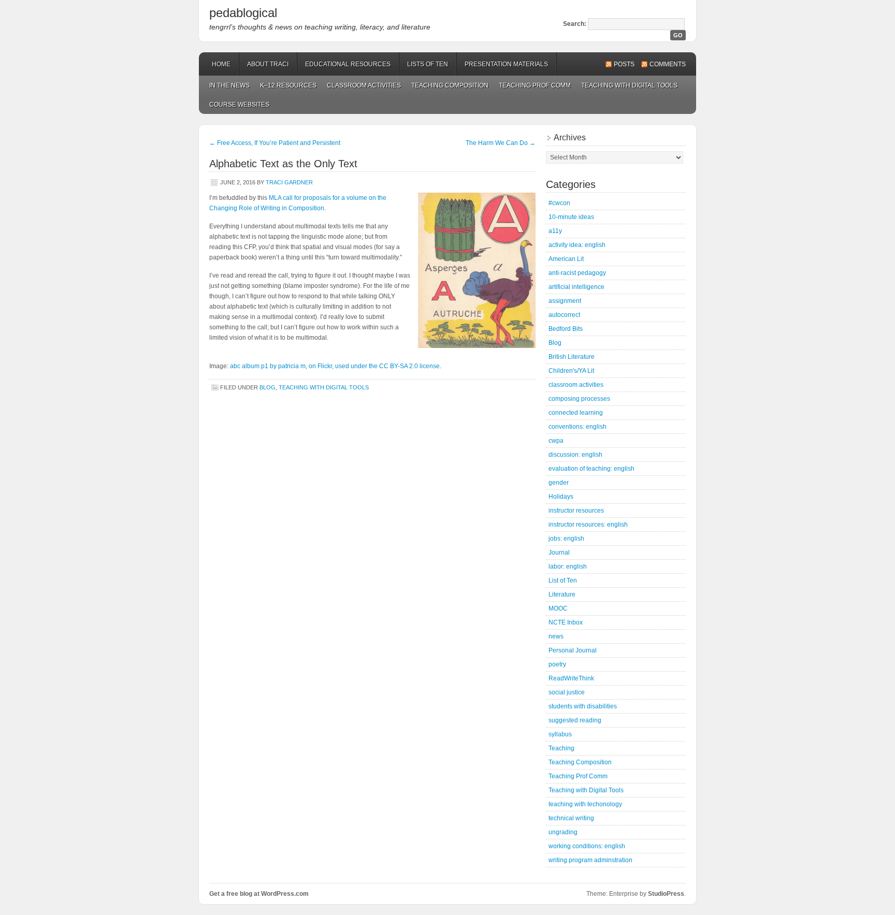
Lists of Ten (427, 64)
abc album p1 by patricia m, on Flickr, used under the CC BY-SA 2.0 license (335, 366)
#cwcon (559, 203)
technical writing (571, 818)
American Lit (566, 259)
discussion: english (575, 454)
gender (558, 482)
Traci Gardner (289, 182)
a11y (555, 231)
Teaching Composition (449, 85)
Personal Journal (572, 650)
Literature (561, 594)
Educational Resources (348, 64)
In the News (229, 85)
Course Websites (239, 104)
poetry (557, 664)
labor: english (567, 566)
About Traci (267, 64)
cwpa (556, 440)
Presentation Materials (506, 64)
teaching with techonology (585, 804)
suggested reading (574, 720)
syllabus (560, 734)
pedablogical (243, 13)
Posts (624, 64)
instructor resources (576, 510)
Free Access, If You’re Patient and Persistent (274, 143)
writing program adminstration (590, 860)
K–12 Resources (288, 85)
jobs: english (566, 538)
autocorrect (564, 314)
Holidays (560, 496)
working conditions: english (586, 846)
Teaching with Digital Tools (629, 85)
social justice (566, 692)
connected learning (575, 412)
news (556, 636)
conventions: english (577, 426)
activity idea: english (576, 245)
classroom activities (575, 384)
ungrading (563, 832)
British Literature (571, 356)
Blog (267, 387)
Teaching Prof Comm (535, 85)
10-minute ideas (571, 217)
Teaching (561, 748)
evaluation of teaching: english (591, 468)
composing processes (579, 398)
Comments (667, 64)
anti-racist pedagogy (577, 273)
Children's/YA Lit (571, 370)
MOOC (558, 608)
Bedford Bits (565, 328)
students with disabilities (582, 706)
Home (221, 64)
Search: (574, 23)
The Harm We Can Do (501, 143)
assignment (564, 300)
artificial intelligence (576, 287)
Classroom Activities (364, 85)
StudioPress (666, 893)
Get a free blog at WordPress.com (259, 893)
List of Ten (562, 580)
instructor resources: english (588, 524)
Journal (559, 552)
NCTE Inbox (565, 622)
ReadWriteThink (571, 678)
